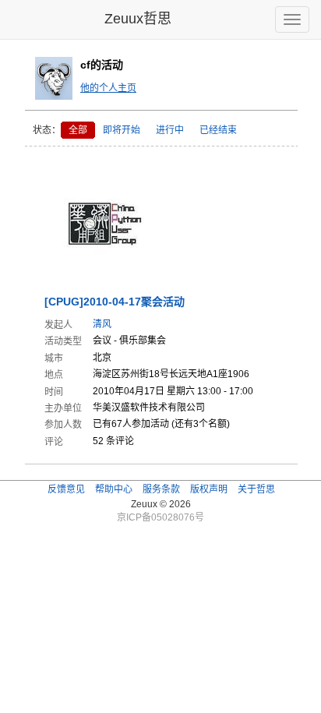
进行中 (170, 130)
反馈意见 (66, 489)
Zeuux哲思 (137, 18)
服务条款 (161, 489)
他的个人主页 (108, 88)
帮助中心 (113, 489)
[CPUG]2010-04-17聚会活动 (114, 301)
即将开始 (121, 130)
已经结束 (218, 130)
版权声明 (209, 489)
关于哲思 (256, 489)
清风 (102, 324)
